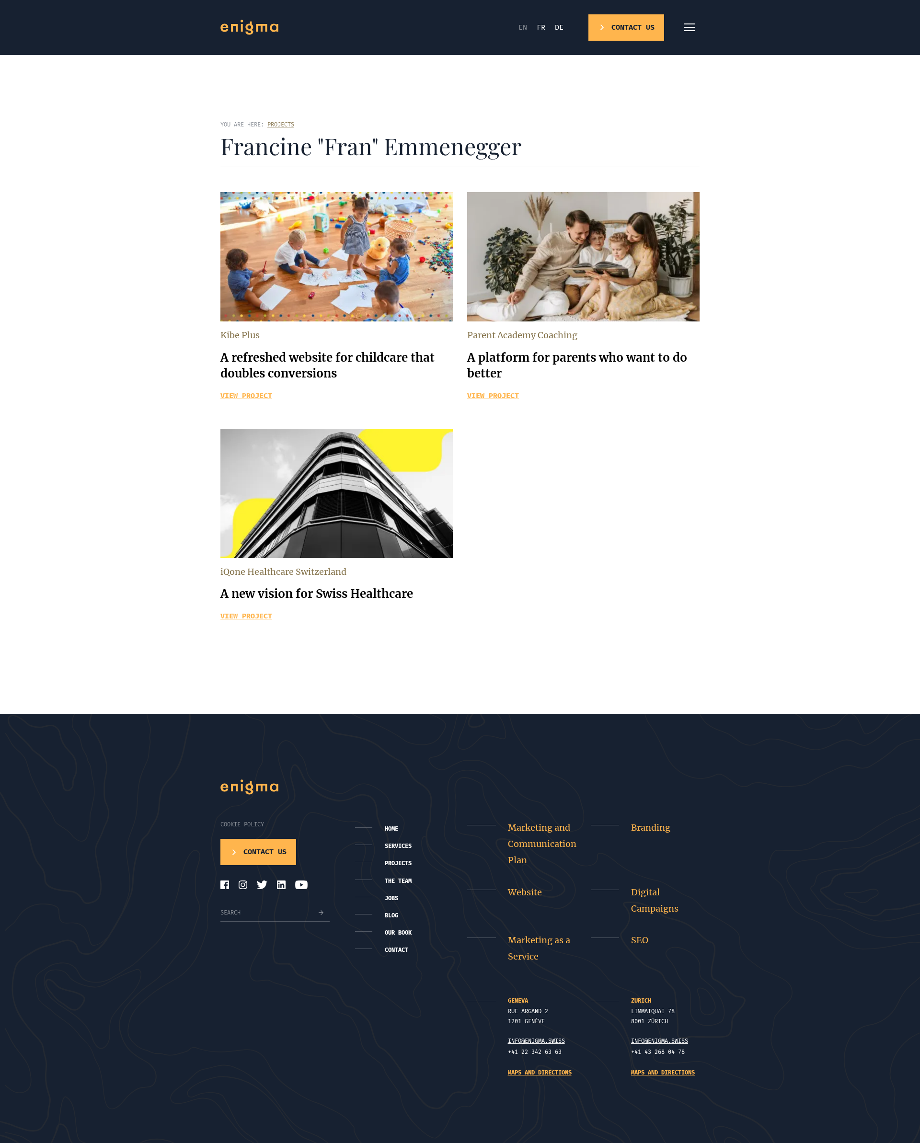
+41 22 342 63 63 (535, 1052)
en (522, 27)
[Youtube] (301, 884)
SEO (639, 940)
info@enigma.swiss (536, 1041)
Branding (650, 827)
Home (391, 828)
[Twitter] (262, 884)
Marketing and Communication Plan (542, 844)
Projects (398, 863)
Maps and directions (540, 1072)
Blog (391, 915)
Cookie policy (242, 824)
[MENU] (689, 27)
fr (541, 27)
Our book (398, 932)
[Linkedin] (281, 884)
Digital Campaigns (654, 900)
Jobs (391, 898)
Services (398, 846)
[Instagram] (243, 884)
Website (525, 892)
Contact (396, 950)
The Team (398, 881)
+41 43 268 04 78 (658, 1052)
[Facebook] (224, 884)
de (559, 27)
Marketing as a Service (539, 948)
